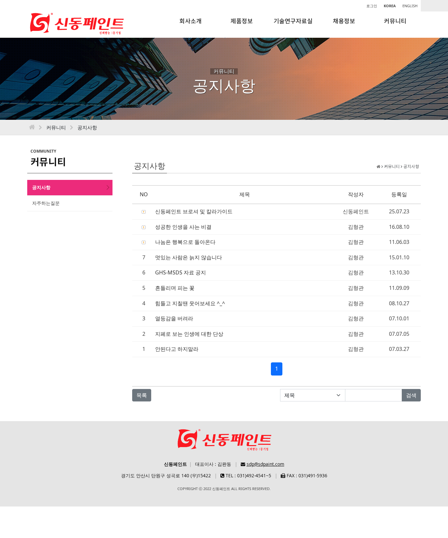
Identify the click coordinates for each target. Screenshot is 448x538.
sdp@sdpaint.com (265, 464)
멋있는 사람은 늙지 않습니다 (188, 257)
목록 (141, 395)
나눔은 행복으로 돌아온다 (185, 242)
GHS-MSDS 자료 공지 (180, 272)
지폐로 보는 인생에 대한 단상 (189, 333)
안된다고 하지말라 (176, 349)
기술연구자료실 (293, 21)
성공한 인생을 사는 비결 (183, 226)
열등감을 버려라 (174, 318)
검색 (411, 395)
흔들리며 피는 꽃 (174, 287)
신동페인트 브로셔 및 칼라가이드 (194, 211)
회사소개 (190, 21)
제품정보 (242, 21)
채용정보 (344, 21)
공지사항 (41, 187)
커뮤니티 (395, 21)
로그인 (371, 5)
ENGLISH (409, 5)
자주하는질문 (46, 203)
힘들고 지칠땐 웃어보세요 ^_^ (190, 303)
